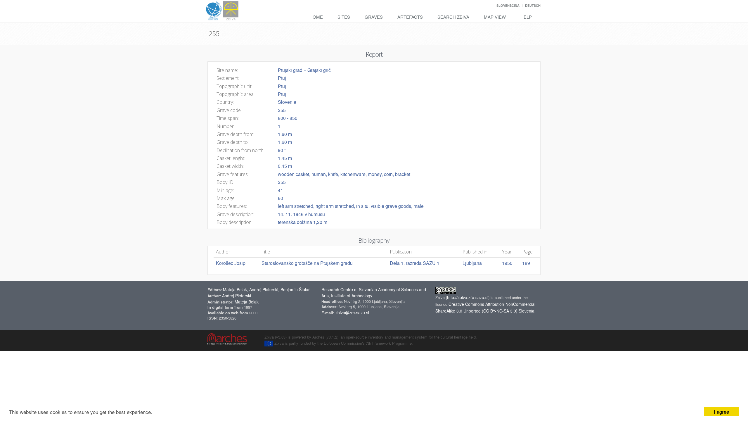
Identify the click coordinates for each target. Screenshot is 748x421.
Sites (343, 17)
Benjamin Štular (295, 289)
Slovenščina (508, 5)
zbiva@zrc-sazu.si (352, 312)
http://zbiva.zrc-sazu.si (467, 297)
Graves (374, 17)
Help (526, 17)
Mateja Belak (235, 289)
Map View (495, 17)
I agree (721, 411)
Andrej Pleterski (263, 289)
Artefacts (410, 17)
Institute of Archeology (351, 296)
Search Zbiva (453, 17)
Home (316, 17)
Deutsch (533, 5)
